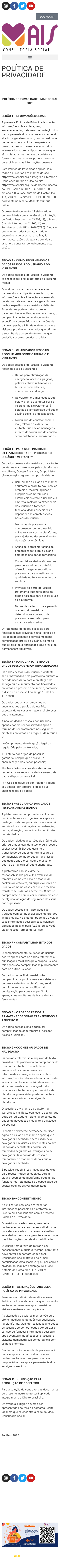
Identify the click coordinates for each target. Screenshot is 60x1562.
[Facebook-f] (14, 6)
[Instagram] (6, 6)
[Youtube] (31, 6)
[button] (30, 57)
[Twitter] (22, 6)
